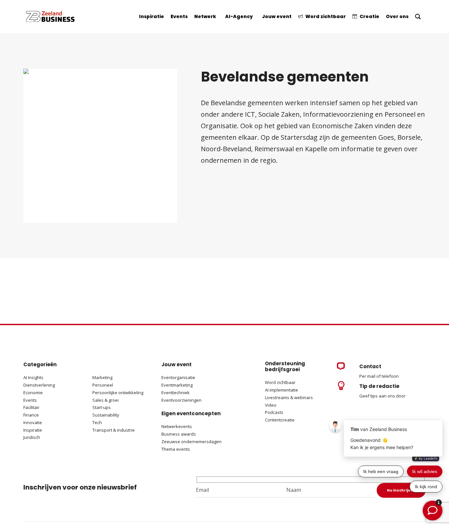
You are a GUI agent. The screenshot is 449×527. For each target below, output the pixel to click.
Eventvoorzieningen (181, 400)
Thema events (175, 449)
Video (270, 405)
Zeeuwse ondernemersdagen (191, 441)
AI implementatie (281, 390)
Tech (97, 422)
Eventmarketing (177, 385)
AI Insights (33, 377)
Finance (31, 415)
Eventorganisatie (178, 377)
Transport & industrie (113, 430)
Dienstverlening (39, 385)
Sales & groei (105, 400)
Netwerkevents (176, 426)
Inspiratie (32, 430)
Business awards (178, 434)
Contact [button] (370, 366)
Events (30, 400)
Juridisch (31, 437)
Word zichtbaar (280, 382)
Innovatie (32, 422)
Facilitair (31, 407)
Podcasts (274, 412)
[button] (340, 368)
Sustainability (105, 415)
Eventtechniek (175, 392)
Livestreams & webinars (289, 397)
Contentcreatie (280, 420)
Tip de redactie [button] (379, 386)
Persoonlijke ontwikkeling (117, 392)
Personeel (102, 385)
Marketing (102, 377)
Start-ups (101, 407)
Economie (33, 392)
